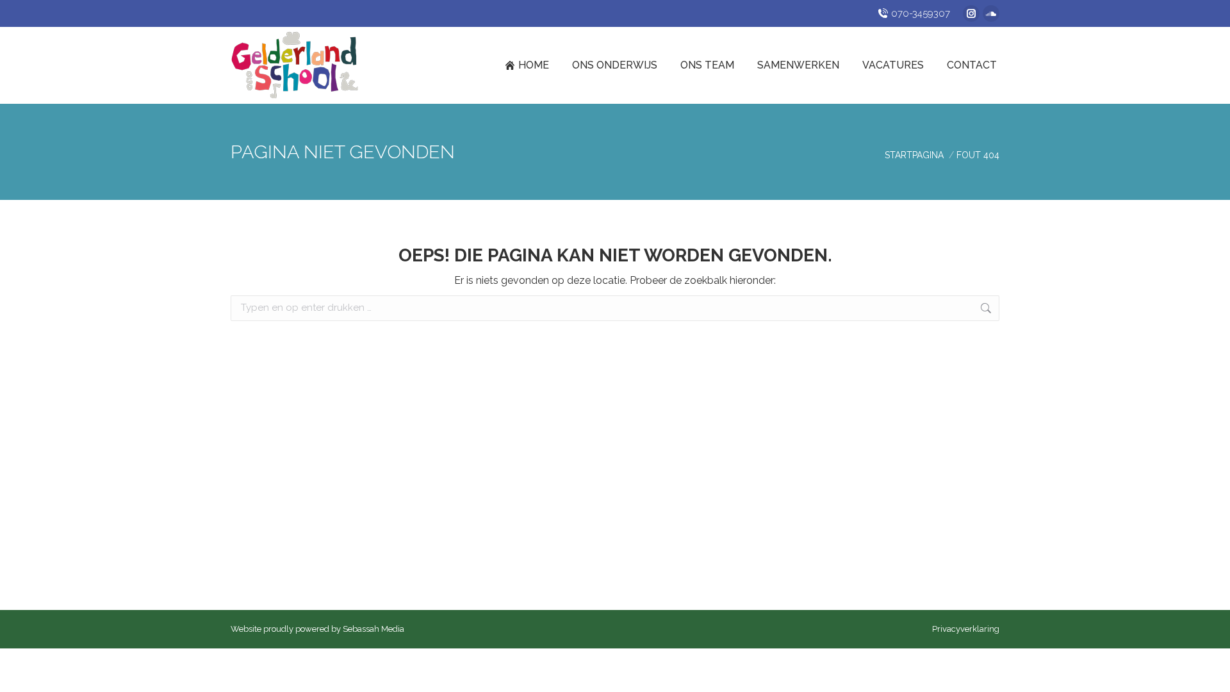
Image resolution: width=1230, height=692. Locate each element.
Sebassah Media (373, 629)
